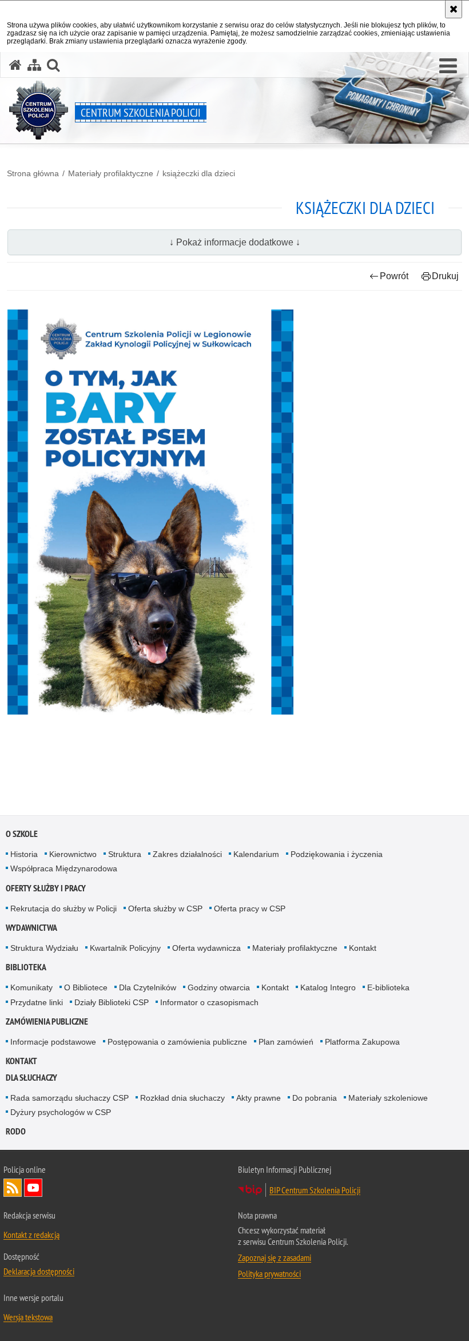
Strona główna (33, 173)
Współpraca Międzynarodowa (63, 868)
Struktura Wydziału (44, 948)
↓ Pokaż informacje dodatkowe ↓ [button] (234, 242)
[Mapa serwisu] (34, 65)
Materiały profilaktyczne (110, 173)
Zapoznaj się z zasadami (274, 1257)
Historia (24, 854)
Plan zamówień (286, 1041)
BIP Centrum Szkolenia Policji (314, 1190)
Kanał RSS (12, 1188)
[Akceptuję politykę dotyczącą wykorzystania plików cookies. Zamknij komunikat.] (453, 9)
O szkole (22, 834)
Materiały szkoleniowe (388, 1097)
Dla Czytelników (147, 987)
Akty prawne (258, 1097)
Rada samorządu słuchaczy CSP (69, 1097)
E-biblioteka (388, 987)
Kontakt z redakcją (31, 1234)
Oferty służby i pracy (46, 888)
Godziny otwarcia (219, 987)
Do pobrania (314, 1097)
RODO (16, 1131)
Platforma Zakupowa (362, 1041)
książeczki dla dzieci (198, 173)
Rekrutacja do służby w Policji (63, 908)
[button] (448, 66)
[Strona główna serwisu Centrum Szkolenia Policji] (15, 65)
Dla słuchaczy (31, 1078)
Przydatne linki (36, 1002)
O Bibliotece (86, 987)
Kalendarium (256, 854)
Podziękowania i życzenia (337, 854)
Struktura (124, 854)
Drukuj (445, 276)
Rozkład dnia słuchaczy (182, 1097)
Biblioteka (26, 967)
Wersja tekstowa (28, 1317)
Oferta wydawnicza (206, 948)
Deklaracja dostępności (38, 1271)
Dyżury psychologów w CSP (60, 1112)
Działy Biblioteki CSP (111, 1002)
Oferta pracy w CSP (249, 908)
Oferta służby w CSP (165, 908)
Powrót (394, 276)
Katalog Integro (328, 987)
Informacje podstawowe (53, 1041)
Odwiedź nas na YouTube (33, 1188)
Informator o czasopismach (209, 1002)
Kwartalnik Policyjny (125, 948)
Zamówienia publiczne (47, 1021)
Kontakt (362, 948)
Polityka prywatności (269, 1273)
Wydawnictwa (31, 928)
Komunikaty (31, 987)
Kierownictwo (73, 854)
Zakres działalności (187, 854)
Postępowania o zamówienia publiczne (177, 1041)
